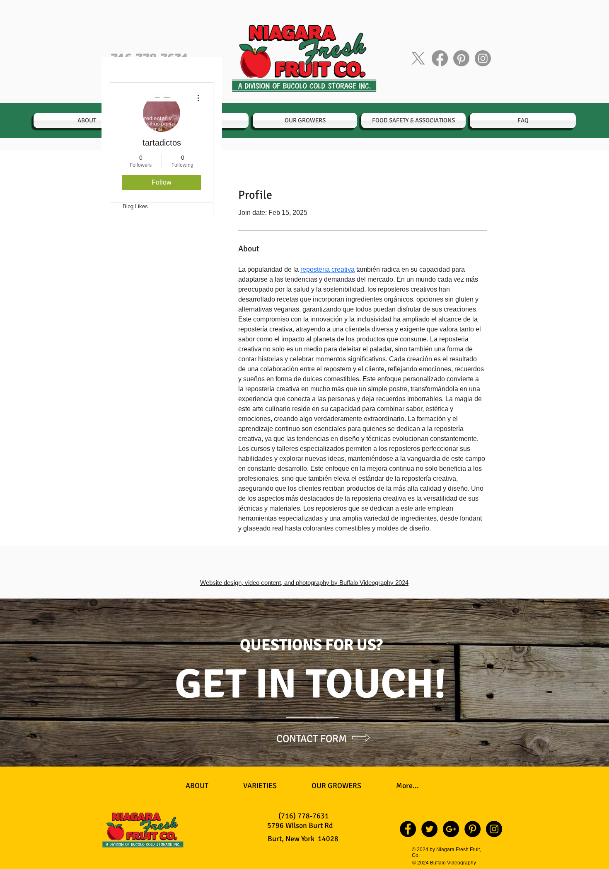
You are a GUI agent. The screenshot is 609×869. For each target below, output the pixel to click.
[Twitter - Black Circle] (429, 829)
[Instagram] (483, 58)
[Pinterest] (461, 58)
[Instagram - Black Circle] (494, 829)
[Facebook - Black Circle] (408, 829)
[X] (418, 58)
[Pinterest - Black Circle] (472, 829)
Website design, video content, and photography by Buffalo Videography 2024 (304, 582)
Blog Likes (135, 206)
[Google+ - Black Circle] (451, 829)
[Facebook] (440, 58)
